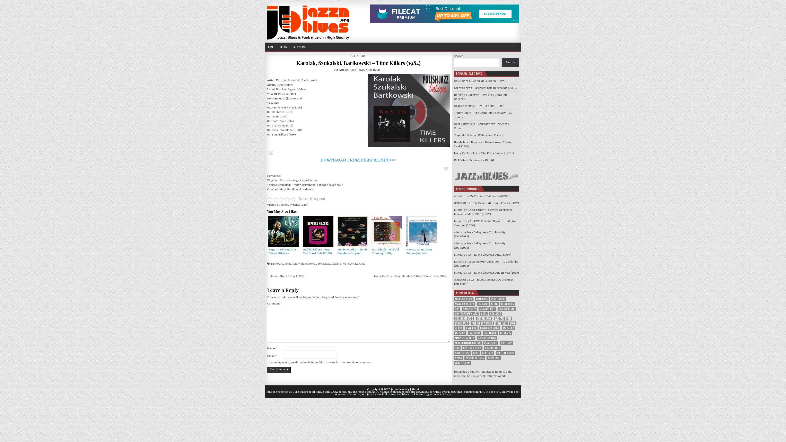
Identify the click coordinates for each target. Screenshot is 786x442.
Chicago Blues (507, 309)
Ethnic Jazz (461, 323)
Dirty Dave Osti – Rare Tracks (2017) (495, 203)
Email (272, 355)
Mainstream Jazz (464, 338)
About (415, 389)
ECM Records (484, 318)
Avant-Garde (498, 299)
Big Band (483, 304)
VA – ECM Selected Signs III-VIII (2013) (493, 272)
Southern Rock (505, 353)
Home (271, 47)
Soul (476, 353)
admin (458, 232)
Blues (283, 47)
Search (458, 56)
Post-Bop (506, 343)
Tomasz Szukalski (329, 263)
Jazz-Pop (460, 333)
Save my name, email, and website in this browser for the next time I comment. (321, 362)
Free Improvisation (482, 323)
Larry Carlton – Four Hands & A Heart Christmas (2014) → (412, 276)
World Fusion (462, 363)
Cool (484, 314)
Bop (457, 309)
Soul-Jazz (487, 353)
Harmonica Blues (489, 328)
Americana (482, 299)
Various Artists (474, 358)
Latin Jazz (505, 333)
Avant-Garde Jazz (464, 304)
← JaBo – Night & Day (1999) (285, 276)
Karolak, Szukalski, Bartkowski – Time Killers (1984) (358, 63)
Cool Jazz (495, 314)
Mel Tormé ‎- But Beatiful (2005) (490, 196)
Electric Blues (503, 318)
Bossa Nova (469, 309)
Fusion (458, 328)
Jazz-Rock (474, 333)
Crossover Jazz (464, 318)
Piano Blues (490, 343)
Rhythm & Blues (472, 348)
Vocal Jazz (494, 358)
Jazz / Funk (299, 47)
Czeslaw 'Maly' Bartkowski (298, 263)
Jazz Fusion (490, 333)
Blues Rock (507, 304)
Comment (274, 303)
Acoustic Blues (463, 299)
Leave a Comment (371, 70)
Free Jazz (502, 323)
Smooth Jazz (462, 353)
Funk (512, 323)
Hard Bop (471, 328)
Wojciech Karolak (353, 263)
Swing (458, 358)
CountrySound (495, 376)
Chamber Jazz (487, 309)
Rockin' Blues (492, 348)
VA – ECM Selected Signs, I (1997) (489, 254)
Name (272, 348)
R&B (457, 348)
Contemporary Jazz (466, 314)
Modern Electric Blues (468, 343)
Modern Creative (487, 338)
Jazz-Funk (508, 328)
